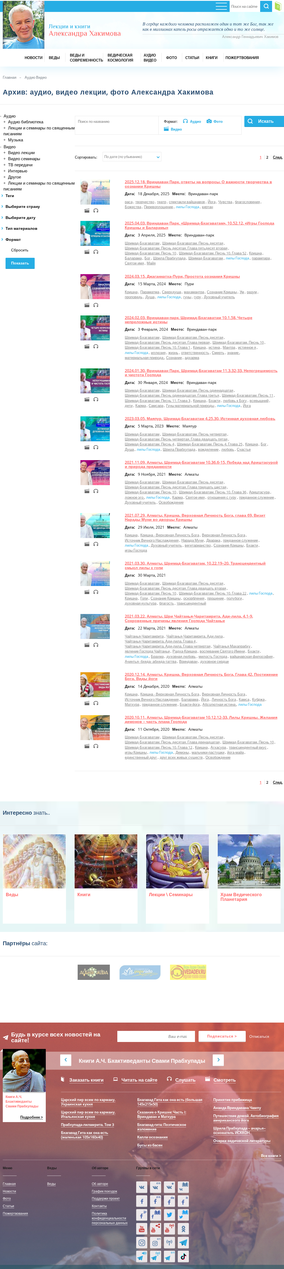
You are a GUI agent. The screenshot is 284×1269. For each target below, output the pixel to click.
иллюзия (158, 352)
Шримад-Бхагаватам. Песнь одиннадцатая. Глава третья (172, 395)
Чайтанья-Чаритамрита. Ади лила (194, 636)
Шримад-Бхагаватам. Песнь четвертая (194, 434)
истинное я (247, 347)
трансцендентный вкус (248, 747)
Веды (51, 1183)
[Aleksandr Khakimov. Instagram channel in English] (155, 1242)
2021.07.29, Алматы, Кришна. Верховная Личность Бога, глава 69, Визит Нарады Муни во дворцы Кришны (195, 517)
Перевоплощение (158, 206)
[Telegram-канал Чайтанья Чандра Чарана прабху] (155, 1256)
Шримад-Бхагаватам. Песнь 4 (149, 444)
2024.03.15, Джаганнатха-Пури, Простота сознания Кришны (182, 276)
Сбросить (19, 250)
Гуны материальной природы (190, 405)
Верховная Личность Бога (223, 534)
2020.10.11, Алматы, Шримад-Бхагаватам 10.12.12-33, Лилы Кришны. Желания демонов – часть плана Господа (201, 719)
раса (129, 201)
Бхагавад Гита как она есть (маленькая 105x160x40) (84, 1135)
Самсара (156, 405)
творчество (144, 201)
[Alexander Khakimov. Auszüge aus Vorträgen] (169, 1201)
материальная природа (144, 357)
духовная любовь (181, 656)
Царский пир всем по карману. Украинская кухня (88, 1102)
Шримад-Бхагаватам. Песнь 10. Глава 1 (157, 347)
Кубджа (258, 699)
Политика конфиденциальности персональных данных (110, 1218)
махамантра (194, 291)
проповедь (134, 296)
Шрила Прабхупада (169, 258)
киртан (207, 206)
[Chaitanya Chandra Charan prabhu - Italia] (183, 1201)
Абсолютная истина (219, 704)
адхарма (192, 357)
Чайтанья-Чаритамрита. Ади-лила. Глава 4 (160, 641)
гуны (187, 296)
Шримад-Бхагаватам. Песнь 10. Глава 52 (212, 253)
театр (161, 201)
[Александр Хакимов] (169, 1187)
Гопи (144, 598)
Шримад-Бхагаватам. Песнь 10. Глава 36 (212, 492)
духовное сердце (214, 661)
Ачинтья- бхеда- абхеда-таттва (150, 661)
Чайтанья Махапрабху (231, 646)
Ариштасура (259, 492)
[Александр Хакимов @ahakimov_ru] (169, 1215)
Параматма (149, 291)
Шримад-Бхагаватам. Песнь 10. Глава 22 (212, 593)
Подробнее (30, 1117)
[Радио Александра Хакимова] (169, 1242)
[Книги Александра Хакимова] (183, 1187)
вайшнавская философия (251, 656)
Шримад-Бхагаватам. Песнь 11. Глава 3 (157, 400)
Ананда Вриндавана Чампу (237, 1107)
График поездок (104, 1191)
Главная (9, 77)
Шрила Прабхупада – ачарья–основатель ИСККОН (239, 1130)
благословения (247, 201)
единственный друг (141, 757)
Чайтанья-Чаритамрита (144, 636)
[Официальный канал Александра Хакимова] (141, 1229)
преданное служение (256, 497)
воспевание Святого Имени (222, 651)
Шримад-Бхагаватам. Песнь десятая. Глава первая (167, 342)
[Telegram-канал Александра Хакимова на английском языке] (169, 1256)
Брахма (157, 656)
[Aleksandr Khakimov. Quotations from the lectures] (155, 1187)
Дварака (213, 540)
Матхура (132, 704)
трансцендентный (191, 603)
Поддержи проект (106, 1198)
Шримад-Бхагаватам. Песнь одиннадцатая (197, 390)
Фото (7, 1198)
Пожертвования (15, 1213)
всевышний (259, 400)
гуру (197, 296)
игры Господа (136, 550)
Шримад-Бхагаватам (142, 243)
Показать (20, 263)
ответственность (195, 352)
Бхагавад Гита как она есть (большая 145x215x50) (169, 1102)
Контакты (99, 1206)
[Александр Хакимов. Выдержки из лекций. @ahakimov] (141, 1201)
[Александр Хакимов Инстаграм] (141, 1242)
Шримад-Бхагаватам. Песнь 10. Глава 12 (158, 747)
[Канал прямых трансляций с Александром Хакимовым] (169, 1229)
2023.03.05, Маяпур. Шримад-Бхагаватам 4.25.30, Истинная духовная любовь (200, 418)
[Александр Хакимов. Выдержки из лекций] (141, 1187)
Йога (211, 201)
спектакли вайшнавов (187, 201)
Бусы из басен (150, 1145)
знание (233, 352)
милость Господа (213, 656)
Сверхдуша (171, 291)
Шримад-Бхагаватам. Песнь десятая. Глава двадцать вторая (175, 588)
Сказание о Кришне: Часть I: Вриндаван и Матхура (161, 1114)
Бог (147, 258)
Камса (244, 699)
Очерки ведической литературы (241, 1140)
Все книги (269, 1155)
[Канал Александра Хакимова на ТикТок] (183, 1256)
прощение (215, 598)
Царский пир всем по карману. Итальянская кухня (88, 1114)
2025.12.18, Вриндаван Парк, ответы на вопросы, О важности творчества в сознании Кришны (198, 183)
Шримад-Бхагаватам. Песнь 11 (247, 395)
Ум (242, 291)
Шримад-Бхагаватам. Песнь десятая (192, 243)
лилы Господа (187, 206)
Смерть (218, 352)
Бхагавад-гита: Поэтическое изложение (161, 1127)
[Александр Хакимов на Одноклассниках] (183, 1229)
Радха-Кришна (185, 651)
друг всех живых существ (181, 757)
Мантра (229, 347)
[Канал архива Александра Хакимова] (155, 1229)
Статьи (8, 1206)
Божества (133, 206)
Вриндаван (188, 661)
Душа (149, 296)
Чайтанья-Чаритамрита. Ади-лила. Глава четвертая (168, 646)
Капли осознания (152, 1137)
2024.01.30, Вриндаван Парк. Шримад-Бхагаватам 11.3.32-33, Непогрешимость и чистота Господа (201, 372)
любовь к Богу (235, 400)
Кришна (255, 253)
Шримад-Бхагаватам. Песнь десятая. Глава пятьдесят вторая (176, 248)
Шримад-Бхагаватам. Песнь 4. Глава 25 (209, 444)
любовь (227, 449)
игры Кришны (136, 752)
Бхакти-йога (190, 704)
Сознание (174, 357)
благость (166, 603)
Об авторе (100, 1183)
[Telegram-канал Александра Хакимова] (183, 1242)
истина (214, 347)
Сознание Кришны (222, 291)
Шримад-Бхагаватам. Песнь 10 (150, 253)
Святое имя (134, 263)
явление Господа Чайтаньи (147, 651)
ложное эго (134, 497)
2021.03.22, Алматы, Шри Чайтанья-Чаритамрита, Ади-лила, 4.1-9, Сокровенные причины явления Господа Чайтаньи (189, 618)
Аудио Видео (36, 77)
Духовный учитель (219, 296)
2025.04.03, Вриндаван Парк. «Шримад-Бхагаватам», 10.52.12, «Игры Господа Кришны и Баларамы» (199, 225)
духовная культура (140, 603)
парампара (261, 258)
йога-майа (235, 752)
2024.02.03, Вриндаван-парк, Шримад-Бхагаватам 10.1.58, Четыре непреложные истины (188, 319)
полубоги (234, 598)
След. (278, 157)
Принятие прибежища (232, 1099)
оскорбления (193, 598)
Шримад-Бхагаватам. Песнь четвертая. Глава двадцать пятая (176, 439)
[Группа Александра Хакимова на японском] (141, 1215)
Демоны (182, 752)
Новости (9, 1191)
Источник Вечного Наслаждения (152, 540)
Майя (151, 263)
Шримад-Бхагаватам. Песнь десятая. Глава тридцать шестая (175, 487)
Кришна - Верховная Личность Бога (169, 534)
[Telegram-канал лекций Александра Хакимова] (141, 1256)
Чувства (225, 201)
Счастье (244, 449)
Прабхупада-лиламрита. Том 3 (87, 1124)
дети (129, 405)
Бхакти (214, 400)
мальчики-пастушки (208, 752)
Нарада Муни (192, 540)
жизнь (173, 352)
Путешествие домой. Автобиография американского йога (246, 1118)
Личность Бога (224, 699)
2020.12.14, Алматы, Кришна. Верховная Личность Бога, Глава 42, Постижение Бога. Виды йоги (201, 676)
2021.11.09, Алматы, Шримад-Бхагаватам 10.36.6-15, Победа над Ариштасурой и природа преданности (201, 464)
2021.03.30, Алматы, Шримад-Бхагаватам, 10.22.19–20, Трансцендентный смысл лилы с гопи (195, 565)
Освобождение (171, 502)
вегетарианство (198, 545)
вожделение (208, 449)
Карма (140, 405)
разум (252, 291)
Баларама (133, 258)
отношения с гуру (221, 497)
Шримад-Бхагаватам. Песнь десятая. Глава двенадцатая (172, 742)
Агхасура (218, 747)
